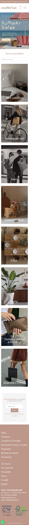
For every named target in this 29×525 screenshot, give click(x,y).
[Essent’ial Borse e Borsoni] (14, 124)
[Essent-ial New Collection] (14, 83)
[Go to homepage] (9, 7)
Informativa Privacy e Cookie (14, 444)
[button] (26, 8)
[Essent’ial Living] (14, 286)
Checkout (5, 436)
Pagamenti (6, 448)
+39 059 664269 (10, 495)
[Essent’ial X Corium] (14, 368)
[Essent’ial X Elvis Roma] (14, 205)
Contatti (4, 479)
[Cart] (20, 7)
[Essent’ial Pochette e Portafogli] (14, 327)
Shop (3, 432)
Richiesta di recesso (9, 452)
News (3, 475)
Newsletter (6, 471)
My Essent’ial (7, 467)
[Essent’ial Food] (14, 246)
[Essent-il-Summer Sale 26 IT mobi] (14, 30)
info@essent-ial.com (8, 497)
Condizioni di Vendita (11, 440)
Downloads (6, 456)
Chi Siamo (6, 463)
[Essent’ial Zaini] (14, 164)
